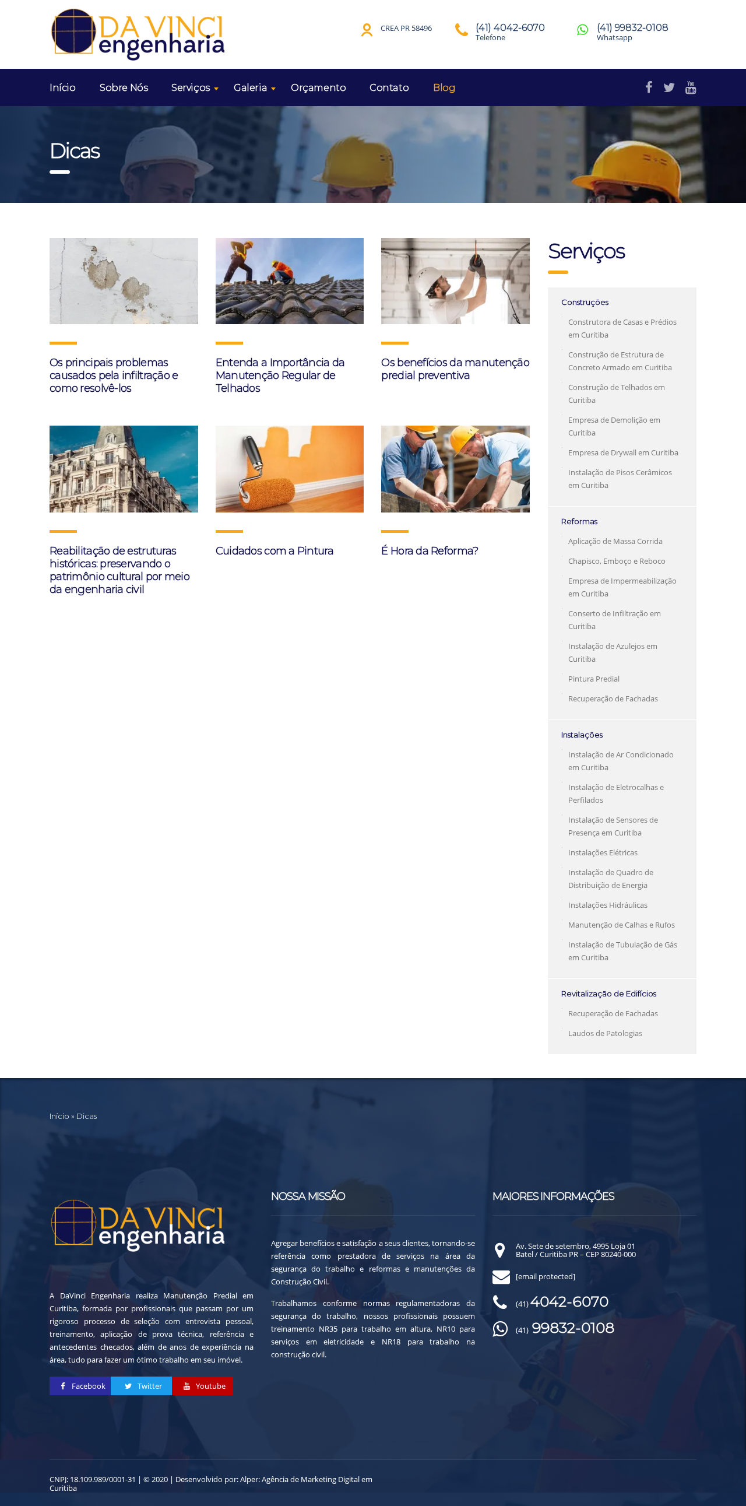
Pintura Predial (594, 678)
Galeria (250, 87)
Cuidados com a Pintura (274, 551)
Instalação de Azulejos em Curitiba (612, 652)
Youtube (210, 1386)
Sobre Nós (123, 87)
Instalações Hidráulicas (608, 905)
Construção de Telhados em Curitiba (616, 393)
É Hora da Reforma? (429, 551)
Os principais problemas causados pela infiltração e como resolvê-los (114, 375)
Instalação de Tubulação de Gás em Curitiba (622, 951)
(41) (562, 1303)
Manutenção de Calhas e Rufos (621, 924)
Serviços (190, 87)
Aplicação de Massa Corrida (615, 541)
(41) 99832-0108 (632, 27)
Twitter (149, 1386)
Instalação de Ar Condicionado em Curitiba (621, 761)
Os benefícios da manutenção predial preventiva (455, 369)
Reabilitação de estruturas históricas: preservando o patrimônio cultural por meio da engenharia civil (119, 570)
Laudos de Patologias (605, 1033)
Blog (444, 87)
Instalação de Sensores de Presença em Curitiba (613, 826)
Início (63, 87)
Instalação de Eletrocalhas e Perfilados (616, 793)
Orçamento (318, 87)
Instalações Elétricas (603, 852)
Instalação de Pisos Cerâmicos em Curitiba (620, 478)
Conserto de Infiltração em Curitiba (614, 619)
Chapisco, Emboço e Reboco (617, 561)
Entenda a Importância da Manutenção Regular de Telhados (280, 375)
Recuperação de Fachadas (613, 698)
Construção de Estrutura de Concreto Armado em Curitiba (620, 361)
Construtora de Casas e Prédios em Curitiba (622, 328)
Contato (389, 87)
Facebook (87, 1386)
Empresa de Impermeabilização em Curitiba (622, 587)
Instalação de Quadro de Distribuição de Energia (610, 878)
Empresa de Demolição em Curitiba (614, 426)
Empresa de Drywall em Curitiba (623, 452)
